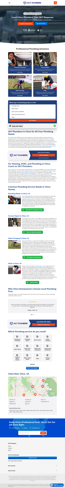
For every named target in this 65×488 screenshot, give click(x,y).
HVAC (40, 146)
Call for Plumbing (43, 155)
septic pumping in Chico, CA (44, 249)
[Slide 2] (31, 314)
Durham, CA (12, 399)
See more (32, 364)
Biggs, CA (27, 403)
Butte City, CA (12, 403)
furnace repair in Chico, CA (43, 221)
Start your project (32, 368)
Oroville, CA (28, 401)
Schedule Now (33, 458)
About (9, 450)
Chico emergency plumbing (27, 172)
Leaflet (55, 396)
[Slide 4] (34, 314)
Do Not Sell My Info (46, 485)
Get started (32, 120)
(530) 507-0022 (41, 23)
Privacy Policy (10, 486)
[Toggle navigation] (9, 3)
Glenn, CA (43, 399)
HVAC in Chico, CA (40, 266)
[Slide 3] (33, 314)
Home (9, 446)
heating (36, 146)
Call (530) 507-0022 (44, 322)
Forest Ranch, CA (45, 401)
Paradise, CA (28, 399)
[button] (35, 394)
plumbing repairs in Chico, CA (29, 199)
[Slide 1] (30, 314)
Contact (10, 448)
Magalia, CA (12, 401)
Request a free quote (26, 23)
